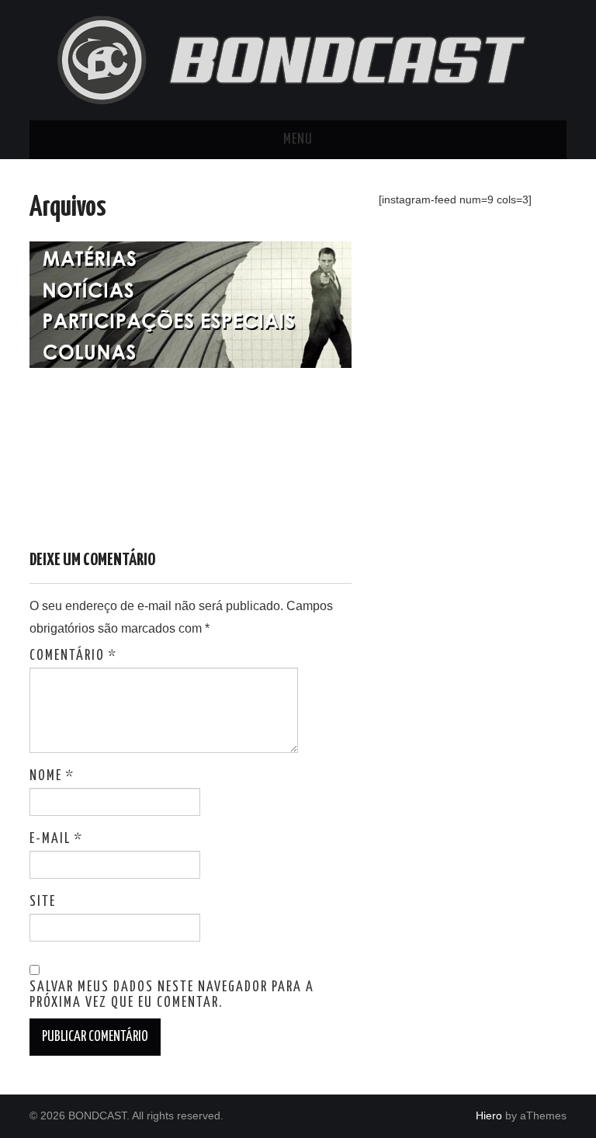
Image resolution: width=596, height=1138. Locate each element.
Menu (298, 140)
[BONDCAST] (297, 59)
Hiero (489, 1115)
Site (42, 902)
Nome (51, 776)
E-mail (56, 839)
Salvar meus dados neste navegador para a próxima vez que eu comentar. (171, 995)
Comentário (73, 656)
